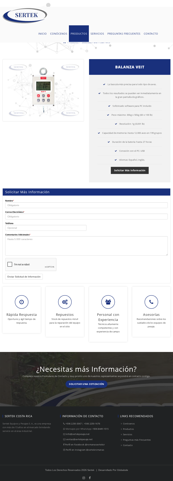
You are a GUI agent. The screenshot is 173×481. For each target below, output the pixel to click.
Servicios (127, 434)
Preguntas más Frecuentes (136, 439)
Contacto (127, 445)
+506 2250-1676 (92, 423)
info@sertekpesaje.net (78, 434)
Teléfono (9, 223)
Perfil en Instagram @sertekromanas (85, 449)
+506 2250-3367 (74, 423)
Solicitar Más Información (129, 170)
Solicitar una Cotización (86, 384)
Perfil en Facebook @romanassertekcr (85, 444)
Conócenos (128, 423)
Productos (128, 429)
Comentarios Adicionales (17, 235)
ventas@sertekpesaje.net (79, 439)
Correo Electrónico (14, 212)
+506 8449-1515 (100, 428)
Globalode (122, 470)
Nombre (9, 201)
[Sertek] (25, 9)
